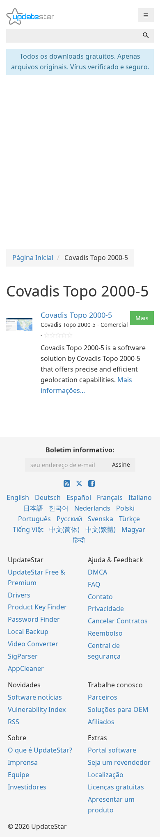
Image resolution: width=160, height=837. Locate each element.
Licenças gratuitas (116, 786)
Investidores (27, 786)
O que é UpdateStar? (40, 750)
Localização (105, 774)
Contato (100, 596)
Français (110, 497)
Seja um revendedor (119, 762)
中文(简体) (64, 529)
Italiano (140, 497)
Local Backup (28, 631)
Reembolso (105, 633)
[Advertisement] (80, 161)
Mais (142, 318)
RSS (13, 721)
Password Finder (34, 619)
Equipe (18, 774)
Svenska (100, 518)
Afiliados (101, 721)
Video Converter (33, 643)
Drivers (19, 595)
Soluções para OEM (118, 709)
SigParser (23, 656)
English (18, 497)
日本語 (33, 508)
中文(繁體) (100, 529)
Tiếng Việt (28, 529)
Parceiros (102, 697)
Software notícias (35, 697)
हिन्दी (79, 540)
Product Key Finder (37, 606)
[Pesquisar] (145, 36)
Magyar (133, 529)
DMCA (97, 572)
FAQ (94, 584)
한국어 (59, 508)
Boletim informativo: (80, 449)
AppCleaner (26, 668)
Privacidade (106, 608)
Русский (69, 518)
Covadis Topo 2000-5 (76, 315)
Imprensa (23, 762)
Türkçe (129, 518)
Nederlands (92, 508)
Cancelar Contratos (118, 620)
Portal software (112, 750)
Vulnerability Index (37, 709)
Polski (125, 508)
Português (34, 518)
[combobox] (72, 36)
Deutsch (48, 497)
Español (78, 497)
